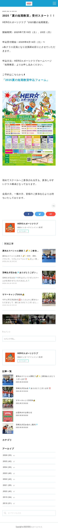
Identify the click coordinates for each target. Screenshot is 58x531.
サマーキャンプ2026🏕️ (13, 294)
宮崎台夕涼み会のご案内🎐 (27, 424)
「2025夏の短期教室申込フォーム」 (26, 80)
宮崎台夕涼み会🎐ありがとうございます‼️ (22, 272)
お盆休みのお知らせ (24, 412)
